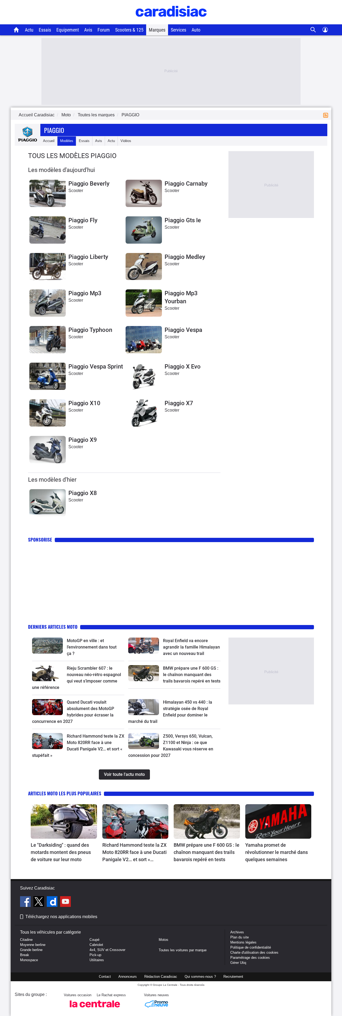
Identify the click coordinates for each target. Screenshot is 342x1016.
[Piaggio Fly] (47, 230)
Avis (88, 30)
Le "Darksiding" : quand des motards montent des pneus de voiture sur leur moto (61, 852)
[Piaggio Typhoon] (47, 339)
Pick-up (95, 955)
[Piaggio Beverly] (47, 193)
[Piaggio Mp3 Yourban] (144, 303)
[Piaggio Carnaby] (144, 193)
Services (178, 30)
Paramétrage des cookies (250, 958)
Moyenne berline (32, 945)
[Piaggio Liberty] (47, 266)
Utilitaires (97, 960)
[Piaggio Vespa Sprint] (47, 376)
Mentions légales (243, 942)
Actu (29, 30)
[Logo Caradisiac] (171, 22)
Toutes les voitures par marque (183, 950)
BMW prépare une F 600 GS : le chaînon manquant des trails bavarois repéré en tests (191, 675)
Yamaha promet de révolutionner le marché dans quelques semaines (276, 852)
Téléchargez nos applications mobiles (61, 916)
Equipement (67, 30)
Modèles (66, 141)
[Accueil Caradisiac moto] (16, 29)
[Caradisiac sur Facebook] (26, 902)
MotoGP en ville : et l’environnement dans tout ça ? (91, 647)
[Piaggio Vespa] (144, 339)
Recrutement (233, 977)
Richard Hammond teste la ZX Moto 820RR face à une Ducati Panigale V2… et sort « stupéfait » (134, 852)
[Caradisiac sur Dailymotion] (53, 902)
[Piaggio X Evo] (144, 376)
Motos (163, 940)
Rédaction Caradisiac (160, 977)
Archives (237, 932)
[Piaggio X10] (47, 413)
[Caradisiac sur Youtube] (65, 902)
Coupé (94, 940)
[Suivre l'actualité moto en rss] (326, 115)
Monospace (29, 960)
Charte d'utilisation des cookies (254, 952)
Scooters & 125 (129, 30)
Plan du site (239, 937)
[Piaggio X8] (47, 502)
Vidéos (126, 141)
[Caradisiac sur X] (39, 902)
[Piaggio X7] (144, 413)
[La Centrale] (95, 1009)
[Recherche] (313, 29)
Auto (196, 30)
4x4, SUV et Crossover (107, 950)
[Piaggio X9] (47, 449)
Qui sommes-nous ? (200, 977)
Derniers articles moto (52, 626)
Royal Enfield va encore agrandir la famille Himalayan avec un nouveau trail (191, 647)
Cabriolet (96, 945)
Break (24, 955)
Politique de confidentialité (250, 947)
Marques (157, 30)
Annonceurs (127, 977)
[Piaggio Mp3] (47, 303)
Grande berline (31, 950)
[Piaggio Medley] (144, 266)
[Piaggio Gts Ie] (144, 230)
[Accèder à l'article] (47, 646)
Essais (45, 30)
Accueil (49, 141)
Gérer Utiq (238, 963)
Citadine (26, 940)
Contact (105, 977)
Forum (104, 30)
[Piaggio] (27, 141)
